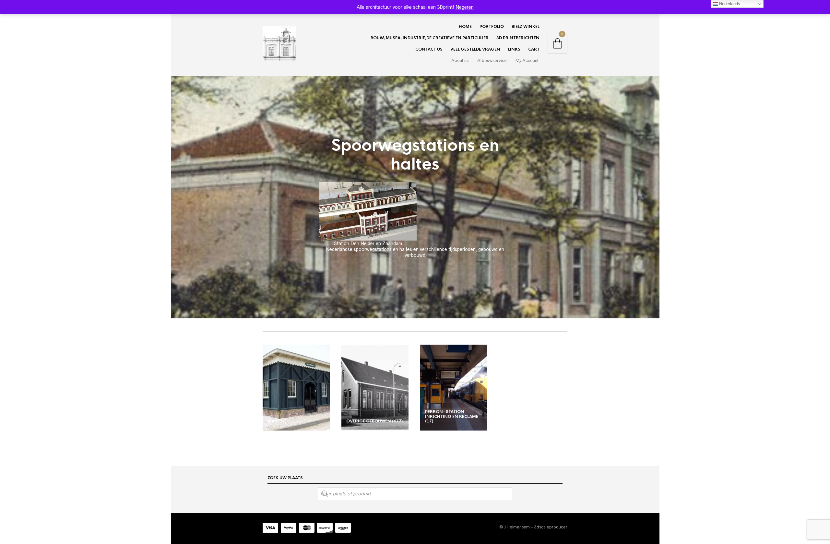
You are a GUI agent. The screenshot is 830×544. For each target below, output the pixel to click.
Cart (534, 49)
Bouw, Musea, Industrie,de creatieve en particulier (430, 38)
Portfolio (492, 26)
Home (465, 26)
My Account (527, 60)
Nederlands (729, 3)
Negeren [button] (465, 7)
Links (514, 49)
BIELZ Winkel (526, 26)
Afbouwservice (492, 60)
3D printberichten (518, 38)
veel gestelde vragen (475, 49)
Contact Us (429, 49)
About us (459, 60)
